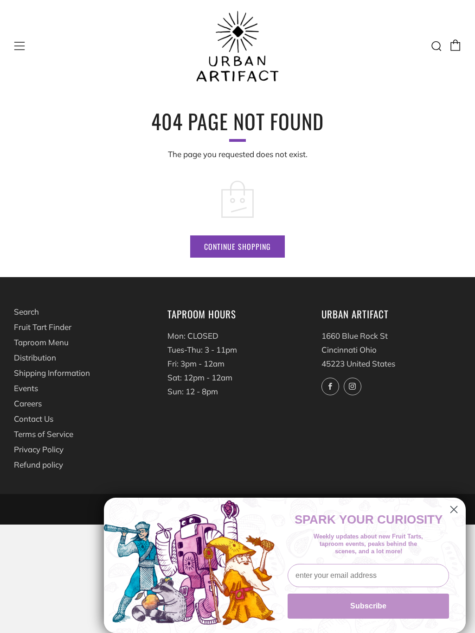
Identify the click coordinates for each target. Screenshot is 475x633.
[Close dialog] (454, 509)
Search (26, 311)
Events (26, 388)
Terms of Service (43, 434)
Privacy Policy (39, 449)
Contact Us (33, 419)
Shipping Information (52, 373)
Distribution (35, 357)
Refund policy (38, 464)
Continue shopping (237, 246)
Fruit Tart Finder (42, 327)
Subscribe (368, 606)
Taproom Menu (41, 342)
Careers (28, 403)
